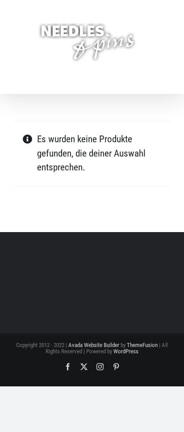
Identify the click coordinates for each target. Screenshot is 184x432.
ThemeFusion (142, 345)
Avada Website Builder (93, 345)
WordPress (125, 351)
